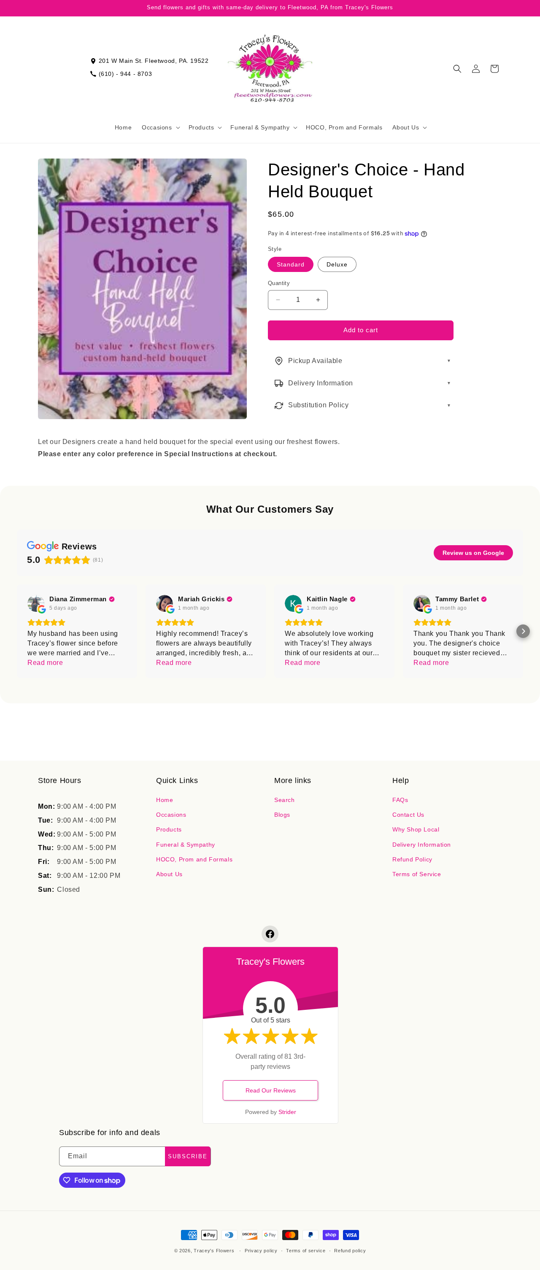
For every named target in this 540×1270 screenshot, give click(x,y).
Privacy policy (261, 1250)
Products (169, 829)
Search (284, 799)
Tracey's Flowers (214, 1250)
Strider (287, 1112)
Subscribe (188, 1156)
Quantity (279, 283)
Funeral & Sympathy (185, 844)
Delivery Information (421, 844)
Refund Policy (412, 859)
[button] (160, 127)
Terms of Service (416, 874)
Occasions (171, 814)
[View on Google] (35, 603)
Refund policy (350, 1250)
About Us (169, 874)
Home (164, 799)
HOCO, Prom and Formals (194, 859)
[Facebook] (270, 934)
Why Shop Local (415, 829)
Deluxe (337, 264)
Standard (291, 264)
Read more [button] (45, 662)
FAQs (400, 799)
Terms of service (305, 1250)
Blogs (282, 814)
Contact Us (408, 814)
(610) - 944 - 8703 (125, 73)
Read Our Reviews (271, 1090)
